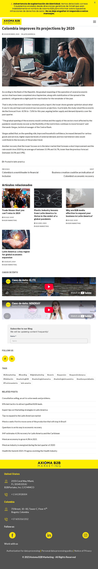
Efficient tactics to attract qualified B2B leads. (22, 404)
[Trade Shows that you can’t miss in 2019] (16, 198)
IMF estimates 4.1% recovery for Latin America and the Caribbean (31, 433)
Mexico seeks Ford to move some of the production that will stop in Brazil (34, 421)
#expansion (61, 375)
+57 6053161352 (19, 519)
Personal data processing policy (57, 550)
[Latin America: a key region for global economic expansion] (16, 239)
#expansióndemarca (77, 375)
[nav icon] (94, 21)
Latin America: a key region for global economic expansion (16, 254)
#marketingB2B (22, 379)
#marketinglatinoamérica (64, 379)
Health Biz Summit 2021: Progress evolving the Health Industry (29, 451)
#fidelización (8, 379)
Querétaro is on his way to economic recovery (22, 427)
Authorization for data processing (23, 550)
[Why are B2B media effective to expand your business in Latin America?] (80, 198)
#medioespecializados (85, 379)
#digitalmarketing (37, 375)
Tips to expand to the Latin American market (21, 415)
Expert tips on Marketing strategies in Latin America (25, 410)
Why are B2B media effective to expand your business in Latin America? (79, 213)
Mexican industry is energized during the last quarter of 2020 (28, 445)
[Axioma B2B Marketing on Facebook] (5, 359)
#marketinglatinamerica (41, 379)
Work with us (11, 543)
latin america (29, 34)
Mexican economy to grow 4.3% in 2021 (19, 439)
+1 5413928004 (19, 494)
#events (50, 375)
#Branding (23, 375)
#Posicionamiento (10, 383)
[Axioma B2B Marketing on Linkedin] (12, 359)
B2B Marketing (10, 220)
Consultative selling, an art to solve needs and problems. (26, 398)
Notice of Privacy (82, 550)
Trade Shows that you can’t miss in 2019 (13, 212)
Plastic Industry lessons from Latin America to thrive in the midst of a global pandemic (46, 214)
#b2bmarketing (9, 375)
